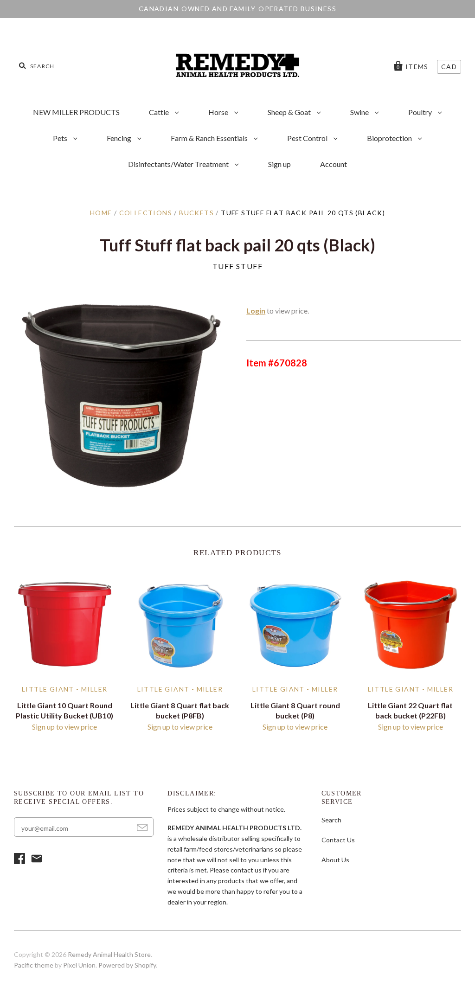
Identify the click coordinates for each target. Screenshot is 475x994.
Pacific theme (33, 965)
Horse (219, 112)
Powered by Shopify (127, 965)
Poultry (420, 112)
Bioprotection (390, 138)
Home (101, 213)
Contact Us (338, 840)
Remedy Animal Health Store (109, 954)
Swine (360, 112)
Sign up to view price (64, 726)
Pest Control (308, 138)
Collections (145, 213)
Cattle (159, 112)
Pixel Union (79, 965)
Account (333, 164)
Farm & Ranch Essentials (210, 138)
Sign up (279, 164)
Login (255, 310)
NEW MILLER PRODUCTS (76, 112)
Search (331, 820)
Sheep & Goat (290, 112)
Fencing (120, 138)
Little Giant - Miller (64, 689)
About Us (335, 860)
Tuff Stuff (237, 266)
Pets (61, 138)
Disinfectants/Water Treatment (179, 164)
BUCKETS (196, 213)
